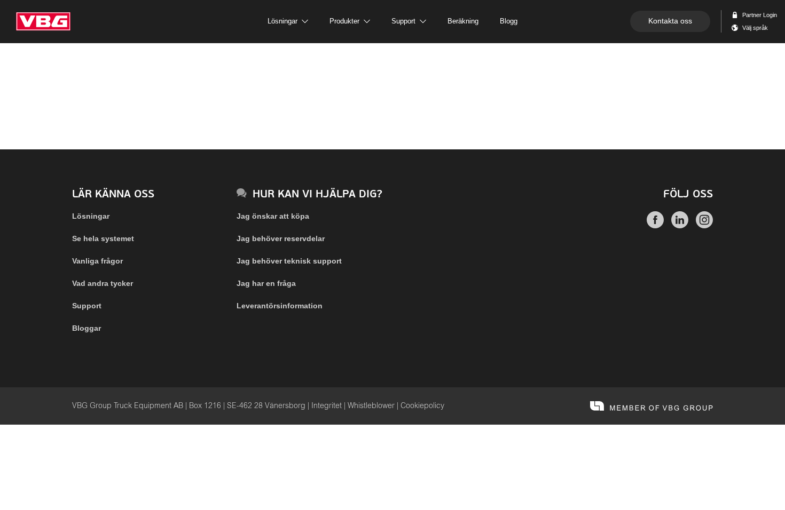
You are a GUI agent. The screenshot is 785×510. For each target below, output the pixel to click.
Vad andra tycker (102, 283)
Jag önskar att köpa (273, 216)
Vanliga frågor (97, 261)
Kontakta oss (670, 21)
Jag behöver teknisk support (289, 261)
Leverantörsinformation (280, 305)
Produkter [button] (344, 21)
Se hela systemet (103, 238)
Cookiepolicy (422, 406)
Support (86, 305)
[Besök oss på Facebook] (655, 225)
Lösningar (90, 216)
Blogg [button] (508, 21)
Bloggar (86, 328)
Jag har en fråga (266, 283)
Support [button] (403, 21)
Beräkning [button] (463, 21)
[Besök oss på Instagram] (704, 225)
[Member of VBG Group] (651, 406)
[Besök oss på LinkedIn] (679, 225)
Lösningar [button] (282, 21)
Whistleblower (371, 406)
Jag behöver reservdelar (281, 238)
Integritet (326, 406)
